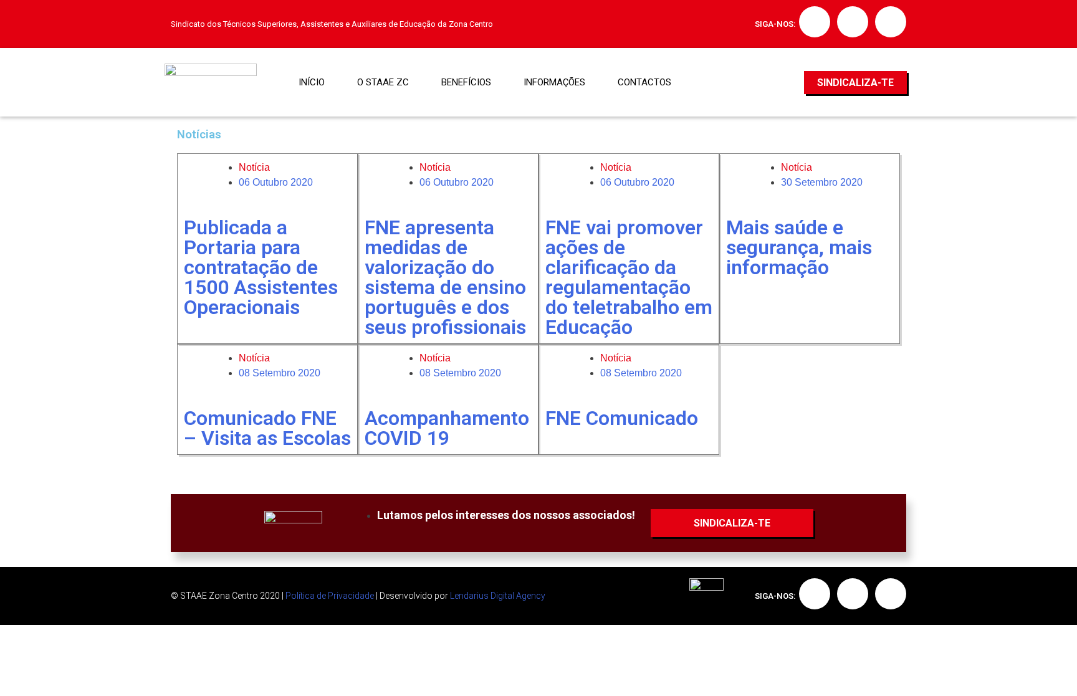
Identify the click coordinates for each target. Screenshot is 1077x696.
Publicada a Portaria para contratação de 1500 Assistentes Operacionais (261, 267)
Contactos (644, 82)
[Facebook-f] (814, 21)
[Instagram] (890, 21)
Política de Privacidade (329, 596)
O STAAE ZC (383, 82)
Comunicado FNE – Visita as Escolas (267, 428)
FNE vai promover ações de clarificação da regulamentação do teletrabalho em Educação (628, 277)
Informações (554, 82)
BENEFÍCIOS (466, 82)
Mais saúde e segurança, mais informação (799, 247)
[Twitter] (852, 21)
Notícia (254, 167)
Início (312, 82)
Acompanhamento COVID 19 (447, 428)
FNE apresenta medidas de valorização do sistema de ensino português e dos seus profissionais (445, 277)
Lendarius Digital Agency (497, 596)
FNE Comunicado (621, 418)
